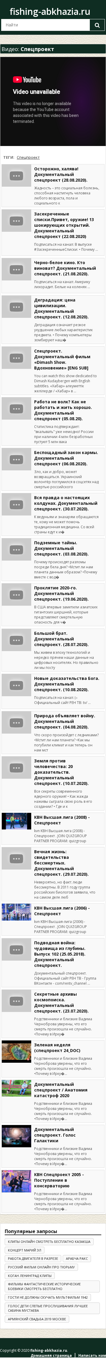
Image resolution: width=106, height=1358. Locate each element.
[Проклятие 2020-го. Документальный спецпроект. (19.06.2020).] (16, 594)
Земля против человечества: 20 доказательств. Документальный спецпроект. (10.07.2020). (61, 772)
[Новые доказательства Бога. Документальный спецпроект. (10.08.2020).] (16, 685)
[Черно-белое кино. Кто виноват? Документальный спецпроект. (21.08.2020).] (16, 269)
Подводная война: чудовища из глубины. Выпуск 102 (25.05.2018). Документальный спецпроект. (59, 954)
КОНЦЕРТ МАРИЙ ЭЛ (24, 1250)
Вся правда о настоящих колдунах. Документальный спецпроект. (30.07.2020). (65, 503)
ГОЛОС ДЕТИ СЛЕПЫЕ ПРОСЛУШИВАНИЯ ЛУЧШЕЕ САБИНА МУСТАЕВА (48, 1308)
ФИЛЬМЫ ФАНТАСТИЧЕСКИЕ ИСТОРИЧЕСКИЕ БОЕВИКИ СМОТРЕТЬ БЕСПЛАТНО (44, 1286)
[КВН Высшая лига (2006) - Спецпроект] (16, 912)
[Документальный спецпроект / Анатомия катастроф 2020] (16, 1088)
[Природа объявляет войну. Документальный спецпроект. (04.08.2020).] (16, 722)
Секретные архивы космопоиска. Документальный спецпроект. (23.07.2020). (61, 1002)
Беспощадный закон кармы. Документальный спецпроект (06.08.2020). (66, 458)
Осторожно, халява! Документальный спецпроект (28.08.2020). (60, 174)
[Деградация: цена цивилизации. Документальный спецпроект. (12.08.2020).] (16, 307)
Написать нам (92, 1355)
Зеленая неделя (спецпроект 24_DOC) (57, 1047)
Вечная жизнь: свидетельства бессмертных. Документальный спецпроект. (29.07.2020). (61, 863)
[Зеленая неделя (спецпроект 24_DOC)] (16, 1051)
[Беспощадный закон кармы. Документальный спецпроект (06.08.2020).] (16, 459)
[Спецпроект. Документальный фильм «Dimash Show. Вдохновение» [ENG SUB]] (16, 358)
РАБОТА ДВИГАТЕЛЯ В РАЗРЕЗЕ (33, 1258)
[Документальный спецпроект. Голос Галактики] (16, 1136)
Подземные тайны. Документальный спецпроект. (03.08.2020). (61, 548)
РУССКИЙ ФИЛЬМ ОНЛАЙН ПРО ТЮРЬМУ (41, 1267)
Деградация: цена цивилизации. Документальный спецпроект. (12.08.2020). (61, 308)
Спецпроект (28, 157)
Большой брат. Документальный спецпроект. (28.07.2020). (61, 638)
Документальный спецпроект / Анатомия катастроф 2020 (60, 1089)
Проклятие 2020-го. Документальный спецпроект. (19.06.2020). (61, 593)
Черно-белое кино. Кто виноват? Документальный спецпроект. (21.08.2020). (65, 268)
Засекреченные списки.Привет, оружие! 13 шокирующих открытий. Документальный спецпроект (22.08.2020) (64, 225)
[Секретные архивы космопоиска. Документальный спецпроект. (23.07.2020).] (16, 1001)
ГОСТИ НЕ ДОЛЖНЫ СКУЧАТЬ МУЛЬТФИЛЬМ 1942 (48, 1297)
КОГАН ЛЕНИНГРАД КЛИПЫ (30, 1275)
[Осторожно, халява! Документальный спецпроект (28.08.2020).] (16, 175)
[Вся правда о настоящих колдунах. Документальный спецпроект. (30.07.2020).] (16, 504)
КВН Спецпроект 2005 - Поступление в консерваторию (59, 1180)
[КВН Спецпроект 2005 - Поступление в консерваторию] (16, 1181)
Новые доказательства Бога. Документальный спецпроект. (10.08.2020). (66, 683)
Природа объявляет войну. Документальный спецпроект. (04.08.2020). (64, 721)
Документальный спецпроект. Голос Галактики (55, 1135)
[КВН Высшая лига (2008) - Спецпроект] (16, 821)
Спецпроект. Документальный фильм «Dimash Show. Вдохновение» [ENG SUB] (62, 359)
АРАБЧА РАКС (77, 1258)
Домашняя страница (51, 1355)
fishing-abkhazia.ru (50, 11)
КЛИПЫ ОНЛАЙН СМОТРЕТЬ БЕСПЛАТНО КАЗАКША (49, 1241)
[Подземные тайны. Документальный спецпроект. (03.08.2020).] (16, 549)
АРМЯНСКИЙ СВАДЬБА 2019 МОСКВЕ (37, 1319)
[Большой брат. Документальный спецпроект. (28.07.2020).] (16, 640)
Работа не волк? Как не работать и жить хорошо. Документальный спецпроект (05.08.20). (63, 410)
